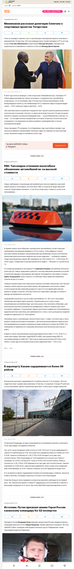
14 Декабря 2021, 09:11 (11, 19)
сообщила (35, 41)
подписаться (60, 145)
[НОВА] (52, 11)
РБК (39, 187)
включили (33, 334)
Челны (6, 5)
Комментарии (37, 156)
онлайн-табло (22, 384)
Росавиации (17, 443)
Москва (14, 5)
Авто (11, 348)
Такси (6, 348)
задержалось (41, 483)
